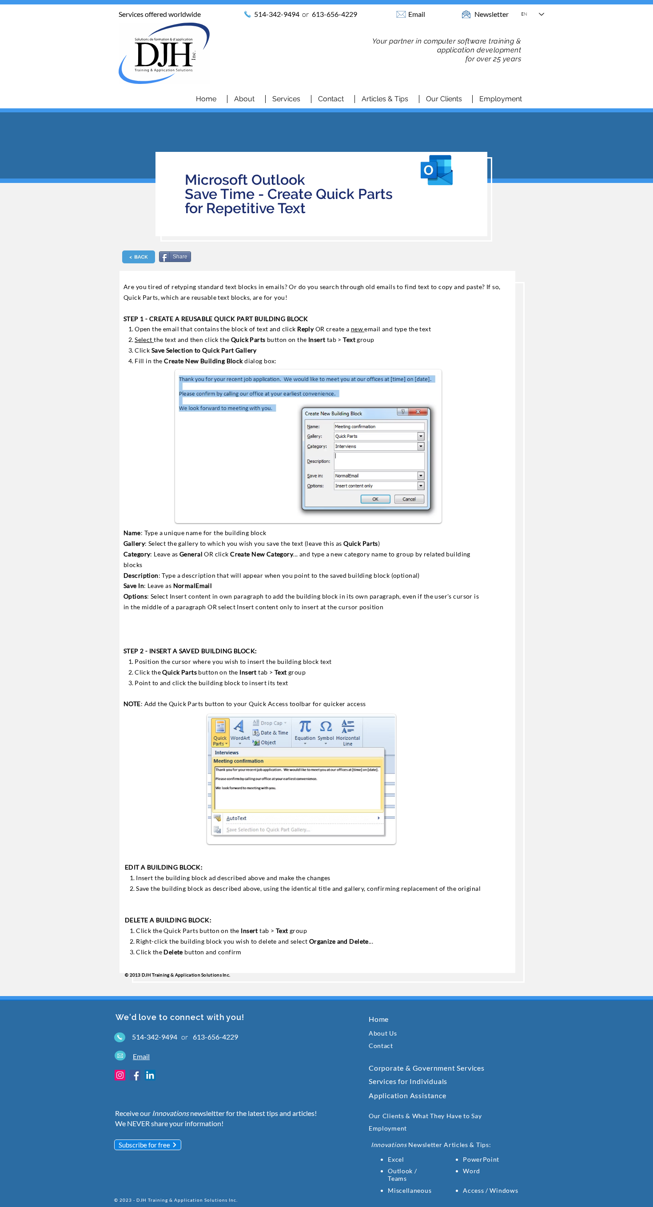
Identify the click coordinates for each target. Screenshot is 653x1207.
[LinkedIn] (150, 1075)
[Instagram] (120, 1075)
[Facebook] (135, 1075)
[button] (288, 99)
